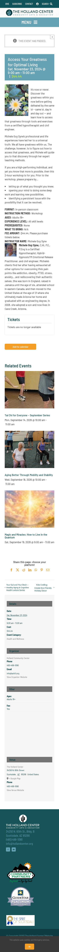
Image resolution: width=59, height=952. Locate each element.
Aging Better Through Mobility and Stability (29, 475)
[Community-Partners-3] (20, 863)
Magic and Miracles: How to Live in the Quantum (26, 536)
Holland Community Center (18, 658)
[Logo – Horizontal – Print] (29, 11)
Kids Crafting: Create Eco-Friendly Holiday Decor (43, 587)
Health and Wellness (15, 638)
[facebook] (8, 849)
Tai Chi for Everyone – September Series (27, 415)
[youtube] (14, 849)
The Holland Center (15, 766)
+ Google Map (14, 778)
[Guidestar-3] (20, 886)
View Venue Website (15, 790)
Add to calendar (20, 346)
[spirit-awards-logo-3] (20, 916)
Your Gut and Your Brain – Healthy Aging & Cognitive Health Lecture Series (17, 587)
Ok (29, 946)
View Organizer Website (17, 677)
